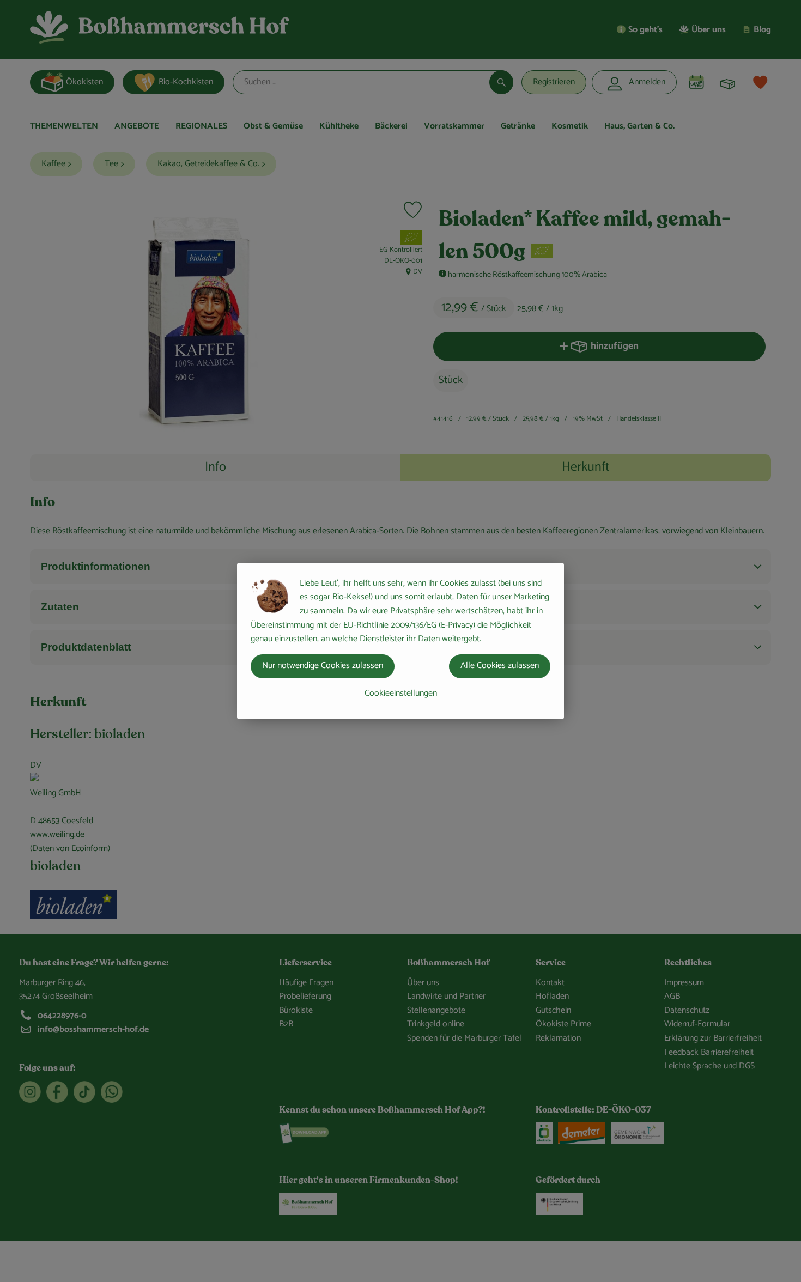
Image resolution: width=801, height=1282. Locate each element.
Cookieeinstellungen (401, 693)
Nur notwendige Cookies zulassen (322, 665)
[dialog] (400, 641)
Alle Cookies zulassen (499, 665)
